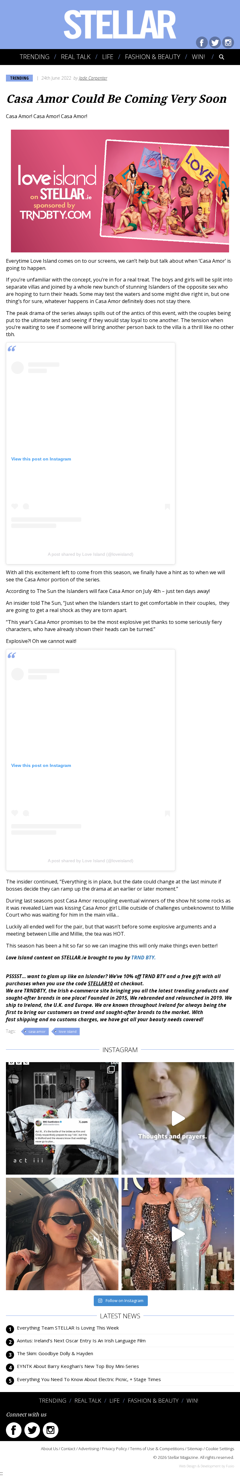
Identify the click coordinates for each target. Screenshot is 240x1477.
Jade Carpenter (93, 78)
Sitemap (194, 1448)
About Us (49, 1448)
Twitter (215, 42)
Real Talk (76, 56)
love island (68, 1031)
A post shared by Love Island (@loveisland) (90, 554)
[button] (217, 57)
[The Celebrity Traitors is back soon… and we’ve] (178, 1118)
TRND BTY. (144, 957)
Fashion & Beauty (152, 56)
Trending (34, 56)
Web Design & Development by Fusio (206, 1466)
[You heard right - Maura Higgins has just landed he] (62, 1234)
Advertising (88, 1448)
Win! (198, 56)
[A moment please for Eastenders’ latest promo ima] (62, 1118)
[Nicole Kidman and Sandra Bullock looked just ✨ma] (178, 1234)
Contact (68, 1448)
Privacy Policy (114, 1448)
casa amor (37, 1031)
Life (107, 56)
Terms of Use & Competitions (157, 1448)
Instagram (228, 42)
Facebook (202, 42)
